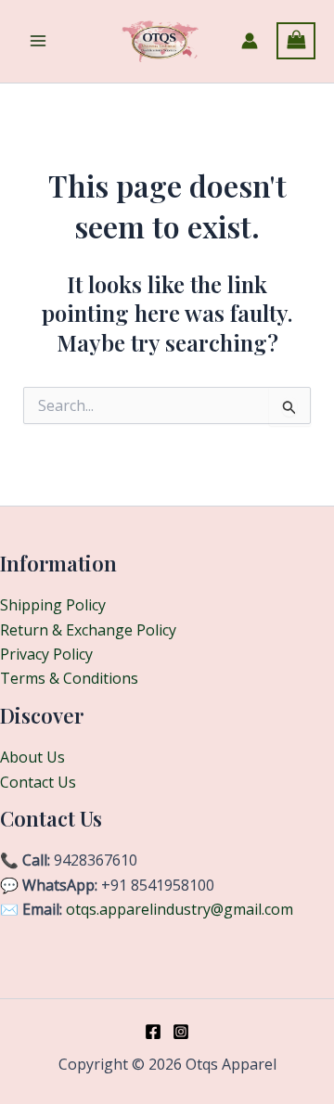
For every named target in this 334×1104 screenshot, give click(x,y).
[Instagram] (181, 1031)
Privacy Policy (46, 654)
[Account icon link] (249, 40)
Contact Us (38, 782)
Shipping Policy (53, 605)
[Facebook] (153, 1031)
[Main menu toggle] (38, 40)
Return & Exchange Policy (88, 630)
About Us (32, 757)
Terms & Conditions (69, 678)
